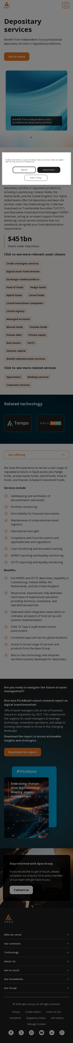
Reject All (24, 170)
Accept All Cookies (49, 170)
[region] (36, 168)
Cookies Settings (36, 178)
